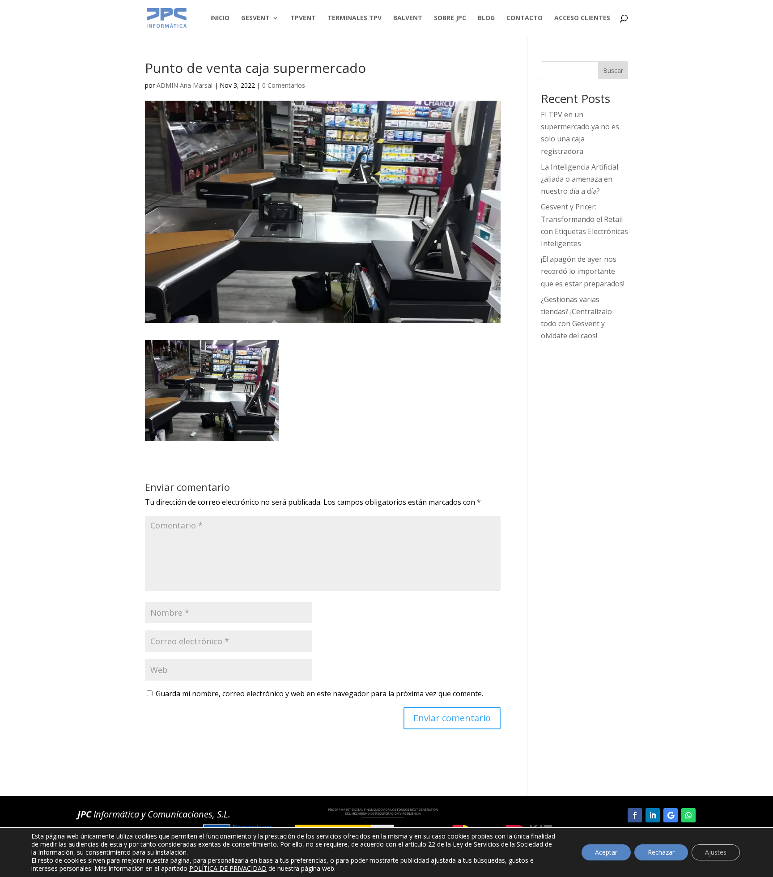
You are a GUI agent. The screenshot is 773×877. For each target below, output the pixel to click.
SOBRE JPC (450, 18)
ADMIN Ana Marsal (184, 85)
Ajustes (715, 852)
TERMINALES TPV (354, 18)
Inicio (219, 18)
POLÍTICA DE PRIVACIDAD (228, 868)
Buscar (613, 70)
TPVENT (303, 18)
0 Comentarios (283, 85)
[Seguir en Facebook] (635, 815)
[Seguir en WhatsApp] (688, 815)
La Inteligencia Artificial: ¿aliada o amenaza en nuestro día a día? (580, 179)
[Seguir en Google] (670, 815)
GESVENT (255, 18)
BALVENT (407, 18)
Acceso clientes (582, 18)
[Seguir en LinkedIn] (653, 815)
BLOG (486, 18)
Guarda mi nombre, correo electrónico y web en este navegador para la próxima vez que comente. (319, 693)
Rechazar (661, 852)
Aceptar (606, 852)
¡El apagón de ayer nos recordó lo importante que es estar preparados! (582, 271)
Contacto (524, 18)
